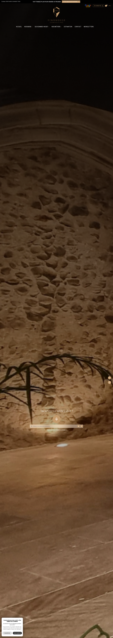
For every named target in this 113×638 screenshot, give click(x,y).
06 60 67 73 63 (16, 1)
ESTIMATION (68, 26)
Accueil (19, 26)
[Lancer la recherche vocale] (56, 419)
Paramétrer (7, 633)
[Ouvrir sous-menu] (32, 26)
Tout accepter (17, 633)
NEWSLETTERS (89, 26)
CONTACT (78, 26)
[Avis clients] (88, 5)
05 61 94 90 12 (9, 1)
